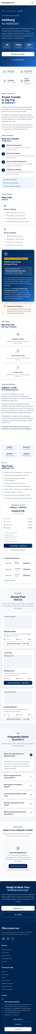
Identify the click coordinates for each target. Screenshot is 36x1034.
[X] (12, 938)
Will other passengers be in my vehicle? (14, 804)
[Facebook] (3, 938)
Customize (18, 1024)
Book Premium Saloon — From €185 (18, 643)
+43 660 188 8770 (19, 60)
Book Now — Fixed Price (19, 546)
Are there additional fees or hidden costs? (15, 795)
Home (3, 11)
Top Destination (11, 11)
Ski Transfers (5, 952)
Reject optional (18, 1019)
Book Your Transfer (19, 54)
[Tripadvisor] (8, 938)
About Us (4, 971)
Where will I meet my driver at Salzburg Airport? (14, 755)
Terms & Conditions (7, 989)
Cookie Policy (7, 1015)
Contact (4, 977)
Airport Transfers (6, 949)
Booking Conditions (7, 983)
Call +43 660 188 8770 (18, 550)
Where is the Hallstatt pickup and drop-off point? (15, 813)
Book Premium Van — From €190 (18, 683)
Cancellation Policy (7, 986)
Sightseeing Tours (7, 958)
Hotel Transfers (6, 955)
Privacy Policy (15, 1015)
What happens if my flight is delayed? (13, 786)
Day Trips (4, 961)
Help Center (5, 974)
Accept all (18, 1029)
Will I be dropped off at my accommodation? (12, 777)
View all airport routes (9, 580)
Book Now (16, 908)
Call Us (19, 914)
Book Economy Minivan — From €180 (18, 719)
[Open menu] (32, 3)
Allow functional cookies (18, 866)
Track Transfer (6, 980)
